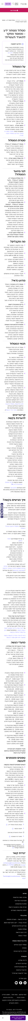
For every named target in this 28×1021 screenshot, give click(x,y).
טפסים (24, 948)
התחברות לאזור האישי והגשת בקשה (18, 1017)
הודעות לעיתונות (21, 970)
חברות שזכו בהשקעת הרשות (18, 907)
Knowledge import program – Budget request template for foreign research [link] (14, 846)
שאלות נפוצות (22, 929)
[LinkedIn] (1, 504)
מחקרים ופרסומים (21, 904)
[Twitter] (1, 513)
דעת (14, 1009)
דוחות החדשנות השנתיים (19, 910)
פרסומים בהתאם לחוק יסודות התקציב (14, 1000)
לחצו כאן (10, 53)
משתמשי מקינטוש (19, 570)
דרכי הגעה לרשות (21, 932)
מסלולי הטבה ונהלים (20, 945)
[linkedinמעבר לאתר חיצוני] (25, 983)
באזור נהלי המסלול (11, 410)
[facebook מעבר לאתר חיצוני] (20, 983)
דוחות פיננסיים (13, 1003)
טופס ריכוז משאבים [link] (16, 836)
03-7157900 (10, 865)
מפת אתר (14, 994)
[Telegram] (1, 510)
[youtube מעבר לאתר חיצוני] (16, 983)
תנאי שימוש (22, 994)
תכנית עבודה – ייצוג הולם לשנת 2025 (15, 923)
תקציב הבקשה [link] (18, 828)
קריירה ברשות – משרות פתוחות (17, 919)
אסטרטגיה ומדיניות (21, 900)
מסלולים (18, 20)
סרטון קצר (13, 488)
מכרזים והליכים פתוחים (19, 926)
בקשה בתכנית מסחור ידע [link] (15, 824)
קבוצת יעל (9, 1009)
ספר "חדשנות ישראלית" (19, 973)
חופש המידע (6, 994)
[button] (13, 4)
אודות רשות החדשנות (20, 897)
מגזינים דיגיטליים (21, 963)
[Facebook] (1, 507)
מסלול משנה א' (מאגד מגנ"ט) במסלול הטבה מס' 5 (13, 133)
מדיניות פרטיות (8, 997)
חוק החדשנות (19, 404)
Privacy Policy (13, 1014)
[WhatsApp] (1, 516)
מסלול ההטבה (9, 404)
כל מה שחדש (22, 960)
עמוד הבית (24, 20)
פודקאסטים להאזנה (20, 967)
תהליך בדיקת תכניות (20, 951)
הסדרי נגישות (22, 936)
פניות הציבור (20, 997)
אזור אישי (8, 4)
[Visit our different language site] (16, 4)
